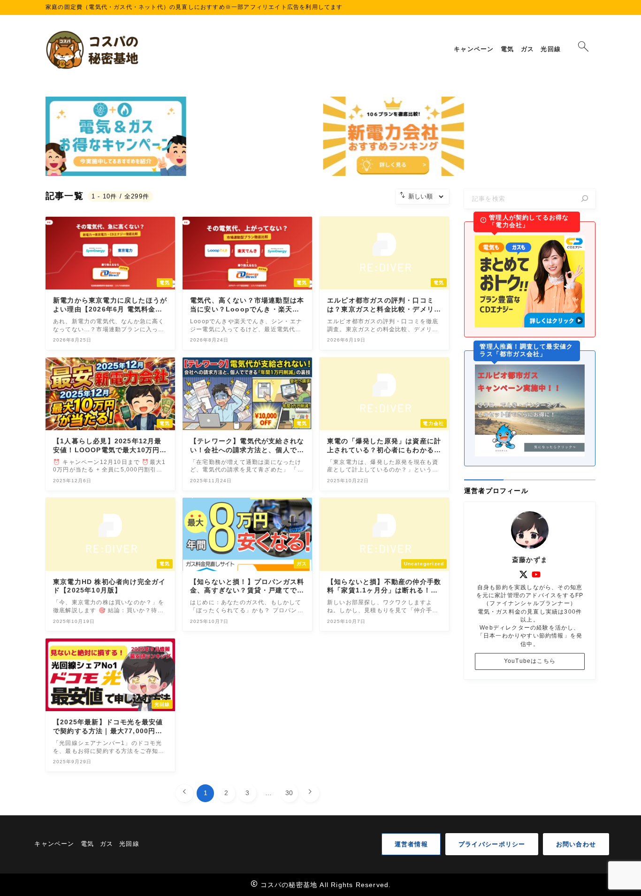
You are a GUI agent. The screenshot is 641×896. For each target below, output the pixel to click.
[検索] (585, 198)
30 (289, 793)
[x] (523, 574)
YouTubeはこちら (530, 661)
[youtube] (536, 574)
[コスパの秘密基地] (94, 49)
